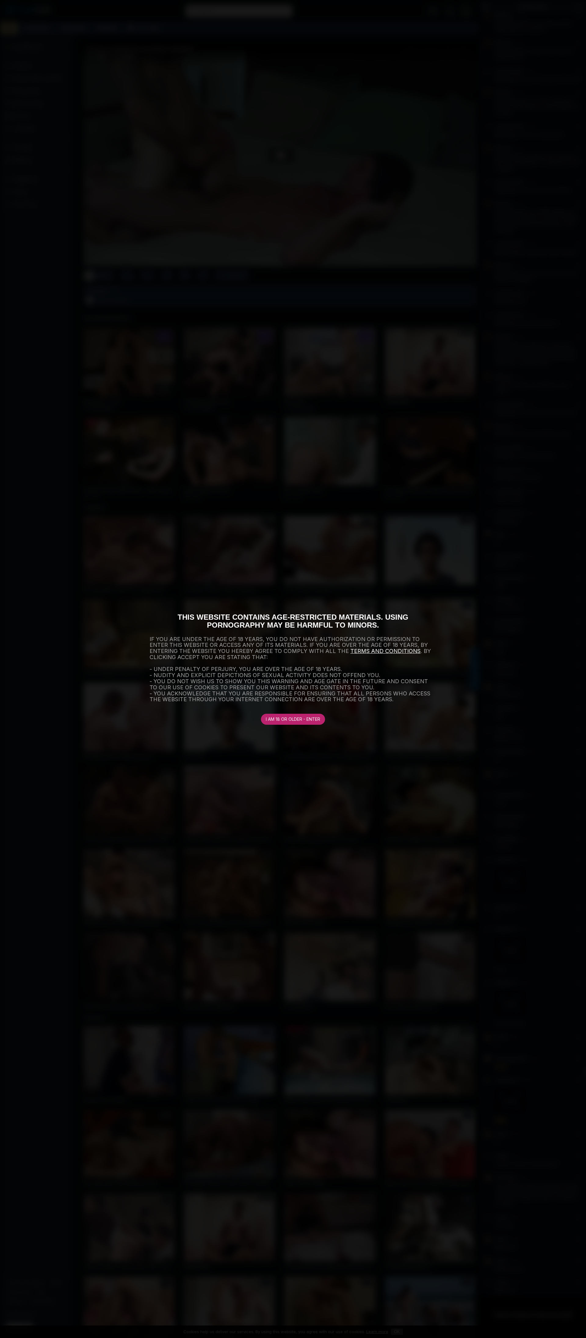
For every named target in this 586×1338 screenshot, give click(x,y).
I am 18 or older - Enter (293, 719)
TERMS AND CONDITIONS (385, 651)
